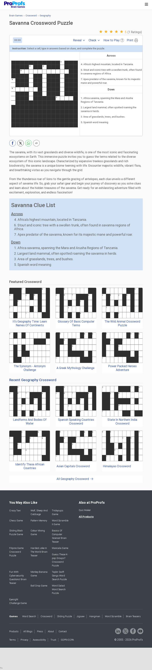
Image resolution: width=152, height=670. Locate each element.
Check (92, 40)
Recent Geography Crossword (32, 380)
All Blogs (27, 631)
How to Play (111, 40)
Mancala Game (60, 548)
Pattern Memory (39, 520)
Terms (12, 639)
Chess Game (16, 520)
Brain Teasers (133, 616)
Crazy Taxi (15, 510)
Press (40, 631)
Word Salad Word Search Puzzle (59, 589)
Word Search (29, 616)
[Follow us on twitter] (125, 631)
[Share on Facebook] (12, 143)
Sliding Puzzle (64, 616)
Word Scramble (113, 616)
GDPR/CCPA (67, 639)
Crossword (31, 15)
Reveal (77, 40)
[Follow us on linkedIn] (117, 631)
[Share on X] (20, 143)
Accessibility (39, 639)
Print (130, 40)
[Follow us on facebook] (132, 631)
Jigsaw (81, 616)
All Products (86, 516)
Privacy (24, 639)
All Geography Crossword (73, 479)
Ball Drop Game (39, 585)
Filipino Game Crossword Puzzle (16, 552)
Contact (63, 631)
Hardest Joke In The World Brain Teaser (39, 552)
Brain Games (16, 15)
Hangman (94, 616)
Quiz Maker (85, 510)
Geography (45, 15)
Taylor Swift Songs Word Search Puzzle (59, 575)
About (51, 631)
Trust (53, 639)
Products (14, 631)
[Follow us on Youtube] (140, 631)
